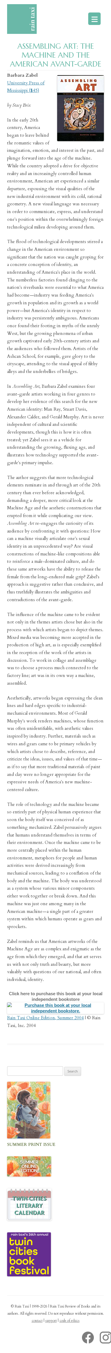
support (51, 1320)
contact (37, 1320)
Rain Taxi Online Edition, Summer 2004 (45, 1018)
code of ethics (69, 1320)
